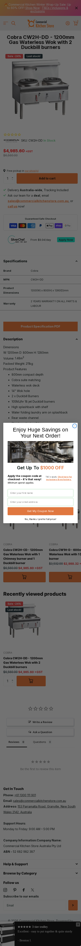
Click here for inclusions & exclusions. (59, 478)
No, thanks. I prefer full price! (40, 519)
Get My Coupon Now (40, 511)
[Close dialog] (74, 426)
